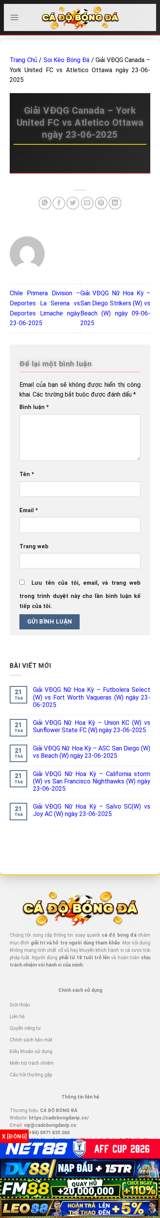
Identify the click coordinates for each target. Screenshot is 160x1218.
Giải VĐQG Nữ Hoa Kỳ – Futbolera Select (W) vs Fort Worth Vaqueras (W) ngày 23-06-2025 (91, 697)
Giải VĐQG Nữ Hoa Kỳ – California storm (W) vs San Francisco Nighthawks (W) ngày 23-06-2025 (91, 781)
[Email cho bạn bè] (87, 203)
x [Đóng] (14, 1136)
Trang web (34, 546)
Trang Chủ (23, 60)
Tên (26, 474)
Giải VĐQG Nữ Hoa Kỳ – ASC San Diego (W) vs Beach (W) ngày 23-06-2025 (91, 752)
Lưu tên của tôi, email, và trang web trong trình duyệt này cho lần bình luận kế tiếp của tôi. (80, 595)
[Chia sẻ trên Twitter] (72, 203)
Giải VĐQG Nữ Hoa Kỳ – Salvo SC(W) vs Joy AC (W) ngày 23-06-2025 (91, 810)
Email (28, 510)
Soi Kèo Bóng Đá (66, 60)
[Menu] (14, 17)
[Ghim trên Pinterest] (101, 203)
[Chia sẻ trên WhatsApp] (44, 203)
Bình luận (34, 407)
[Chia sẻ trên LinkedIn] (115, 203)
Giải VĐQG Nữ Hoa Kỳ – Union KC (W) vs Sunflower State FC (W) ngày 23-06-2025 (91, 726)
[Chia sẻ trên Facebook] (58, 203)
